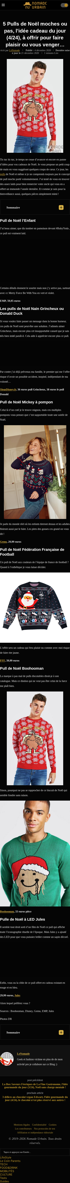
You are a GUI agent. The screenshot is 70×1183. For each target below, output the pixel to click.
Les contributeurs (23, 1128)
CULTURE (6, 1174)
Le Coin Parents (10, 1161)
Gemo (3, 541)
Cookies (52, 1125)
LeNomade (14, 50)
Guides (4, 1181)
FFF (2, 660)
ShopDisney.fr (8, 389)
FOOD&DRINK (9, 1167)
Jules (17, 995)
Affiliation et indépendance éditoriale (35, 1132)
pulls (2, 174)
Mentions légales (22, 1125)
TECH (3, 1164)
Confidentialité (39, 1125)
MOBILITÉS (7, 1171)
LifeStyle (5, 1157)
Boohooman (7, 911)
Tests (3, 1178)
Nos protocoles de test (44, 1128)
